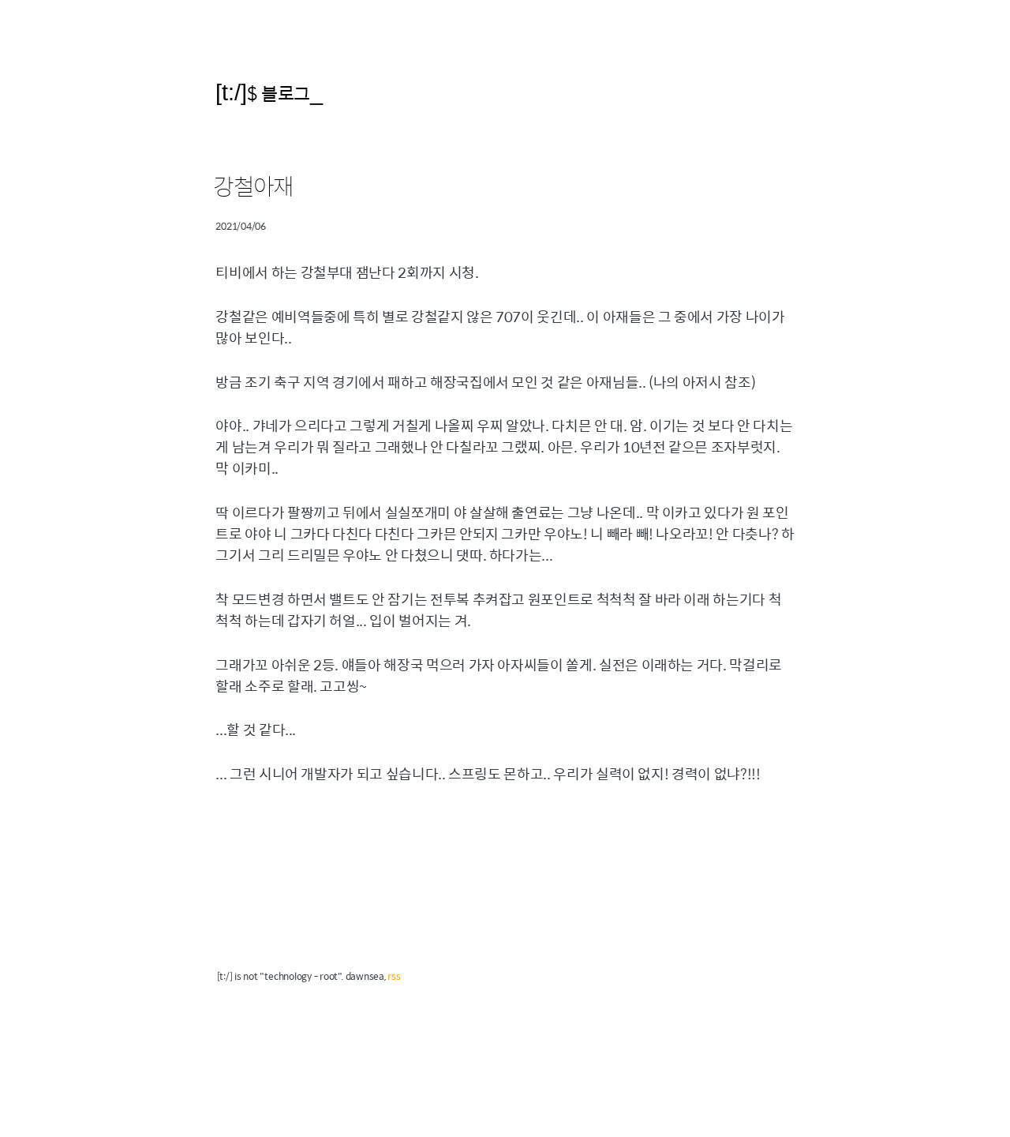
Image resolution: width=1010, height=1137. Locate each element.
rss (393, 976)
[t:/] (231, 92)
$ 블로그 (278, 93)
